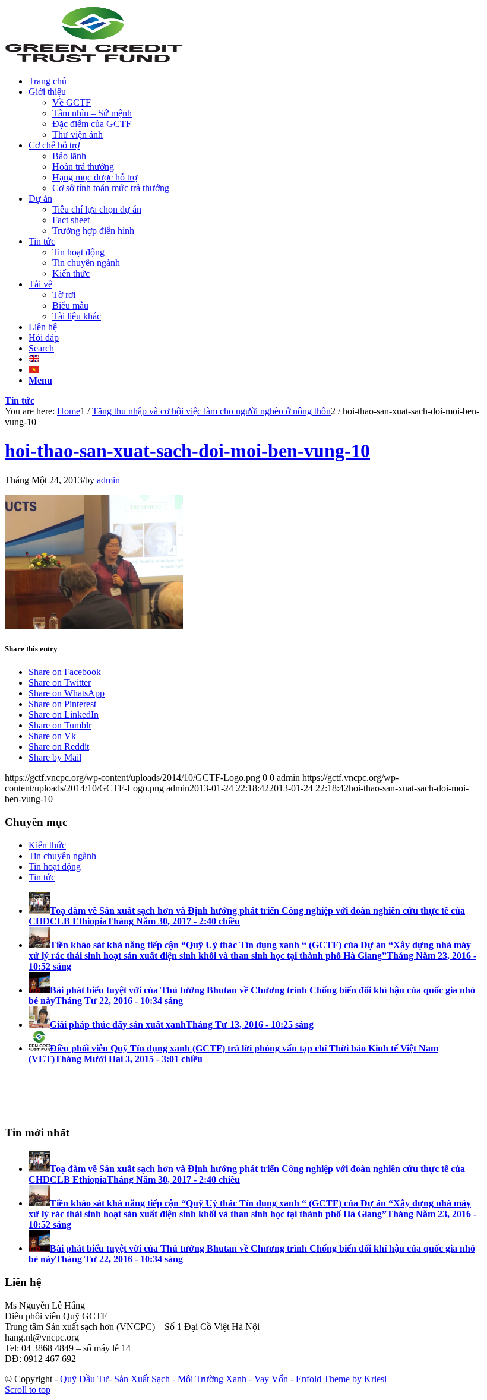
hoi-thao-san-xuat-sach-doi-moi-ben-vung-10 (187, 450)
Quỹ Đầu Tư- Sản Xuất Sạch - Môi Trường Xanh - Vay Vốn (174, 1379)
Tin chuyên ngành (62, 856)
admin (108, 480)
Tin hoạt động (55, 866)
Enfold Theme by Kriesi (341, 1379)
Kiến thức (47, 845)
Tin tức (19, 400)
